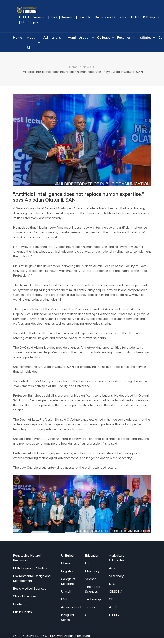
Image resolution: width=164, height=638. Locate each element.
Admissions (52, 37)
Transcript (39, 17)
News (86, 67)
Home (17, 37)
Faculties (124, 37)
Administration (79, 37)
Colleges (103, 37)
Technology (93, 599)
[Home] (27, 10)
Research (67, 17)
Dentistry (19, 604)
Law (88, 563)
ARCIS (114, 607)
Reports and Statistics (111, 17)
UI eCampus (29, 22)
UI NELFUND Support (145, 17)
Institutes (144, 37)
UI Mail (24, 17)
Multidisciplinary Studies (30, 568)
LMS (54, 17)
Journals (85, 17)
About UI (31, 42)
